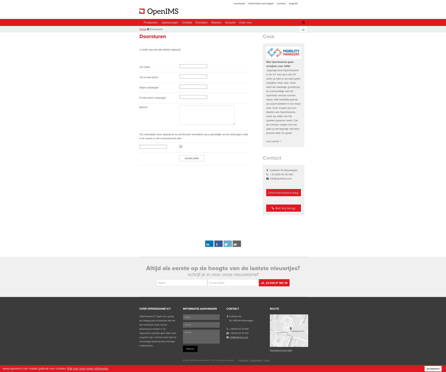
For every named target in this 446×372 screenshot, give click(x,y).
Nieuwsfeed (256, 360)
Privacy (266, 360)
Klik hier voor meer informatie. (88, 368)
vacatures (239, 3)
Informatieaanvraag (283, 192)
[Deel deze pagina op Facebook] (218, 246)
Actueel (230, 22)
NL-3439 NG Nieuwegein (241, 320)
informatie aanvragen (261, 3)
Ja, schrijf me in (274, 282)
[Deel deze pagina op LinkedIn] (209, 246)
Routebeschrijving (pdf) (281, 350)
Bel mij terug (285, 208)
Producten (151, 22)
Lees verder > (273, 141)
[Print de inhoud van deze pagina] (303, 29)
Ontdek (187, 22)
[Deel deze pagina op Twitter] (227, 246)
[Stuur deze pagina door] (237, 246)
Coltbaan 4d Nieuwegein (284, 170)
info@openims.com (281, 178)
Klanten (216, 22)
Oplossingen (169, 22)
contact (281, 3)
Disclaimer (243, 360)
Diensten (201, 22)
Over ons (245, 22)
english (293, 3)
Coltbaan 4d (235, 316)
